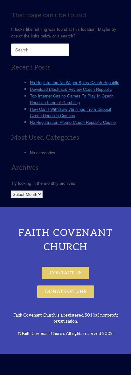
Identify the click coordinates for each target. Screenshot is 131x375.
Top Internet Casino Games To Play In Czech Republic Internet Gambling (72, 99)
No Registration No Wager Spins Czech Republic (74, 82)
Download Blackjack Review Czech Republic (71, 89)
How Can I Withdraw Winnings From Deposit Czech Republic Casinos (70, 112)
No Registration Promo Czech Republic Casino (73, 122)
